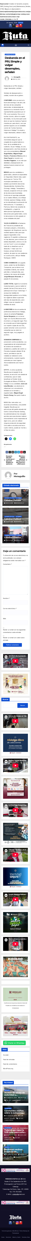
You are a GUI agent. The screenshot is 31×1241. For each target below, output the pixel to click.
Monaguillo (17, 77)
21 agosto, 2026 (11, 1135)
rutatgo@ (15, 1194)
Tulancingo (8, 1108)
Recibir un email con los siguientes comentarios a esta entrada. (14, 631)
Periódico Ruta (26, 1237)
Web (4, 618)
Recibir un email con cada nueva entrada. (13, 639)
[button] (28, 45)
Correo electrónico (10, 608)
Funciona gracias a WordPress (10, 1231)
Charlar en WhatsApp (16, 1043)
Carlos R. (23, 1097)
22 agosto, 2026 (11, 1115)
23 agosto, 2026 (11, 1097)
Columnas (18, 497)
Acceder (6, 1055)
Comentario (7, 564)
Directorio (8, 1237)
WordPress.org (8, 1068)
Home (2, 1237)
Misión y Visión (16, 1237)
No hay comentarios (13, 1100)
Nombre (6, 598)
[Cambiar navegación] (16, 45)
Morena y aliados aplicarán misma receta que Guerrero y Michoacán (20, 460)
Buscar (5, 699)
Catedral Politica (10, 54)
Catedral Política (12, 500)
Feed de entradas (9, 1059)
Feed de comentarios (10, 1064)
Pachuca (7, 1090)
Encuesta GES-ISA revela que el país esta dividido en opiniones (10, 460)
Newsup (25, 1231)
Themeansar (15, 1233)
